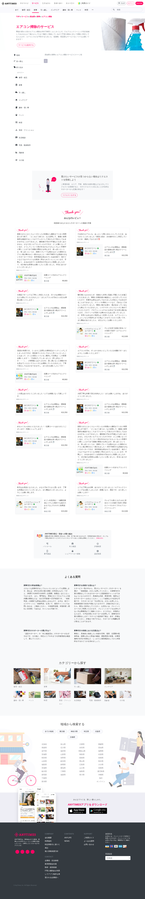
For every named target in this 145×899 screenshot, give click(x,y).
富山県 (63, 744)
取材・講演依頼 (51, 867)
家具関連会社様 (51, 864)
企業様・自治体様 (51, 860)
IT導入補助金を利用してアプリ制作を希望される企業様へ (52, 874)
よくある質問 (89, 841)
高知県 (100, 747)
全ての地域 (49, 731)
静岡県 (63, 764)
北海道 (44, 744)
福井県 (63, 751)
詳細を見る (99, 538)
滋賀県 (63, 775)
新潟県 (44, 781)
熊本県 (100, 761)
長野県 (63, 758)
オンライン (101, 781)
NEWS (67, 841)
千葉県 (44, 778)
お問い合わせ (89, 844)
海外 (101, 778)
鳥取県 (81, 754)
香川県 (81, 775)
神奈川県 (74, 731)
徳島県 (81, 771)
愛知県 (63, 768)
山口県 (81, 768)
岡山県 (81, 761)
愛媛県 (100, 744)
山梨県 (63, 754)
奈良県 (81, 747)
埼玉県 (86, 731)
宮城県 (44, 754)
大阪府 (97, 731)
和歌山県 (82, 751)
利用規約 (48, 841)
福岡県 (100, 751)
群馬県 (44, 775)
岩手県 (44, 751)
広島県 (81, 764)
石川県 (63, 747)
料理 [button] (86, 10)
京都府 (72, 737)
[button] (121, 3)
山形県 (44, 761)
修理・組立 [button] (26, 10)
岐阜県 (63, 761)
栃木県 (44, 771)
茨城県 (44, 768)
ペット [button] (78, 10)
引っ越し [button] (44, 10)
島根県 (81, 758)
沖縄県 (100, 775)
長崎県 (100, 758)
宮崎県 (100, 768)
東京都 (62, 731)
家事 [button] (35, 10)
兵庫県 (81, 744)
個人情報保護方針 (51, 851)
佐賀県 (100, 754)
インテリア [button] (55, 10)
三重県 (63, 771)
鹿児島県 (100, 771)
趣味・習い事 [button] (68, 10)
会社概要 (48, 838)
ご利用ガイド (89, 838)
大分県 (100, 764)
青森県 (44, 747)
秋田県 (44, 758)
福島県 (44, 764)
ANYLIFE (68, 838)
